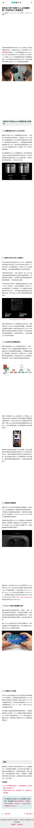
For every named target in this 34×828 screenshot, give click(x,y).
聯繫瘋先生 (13, 824)
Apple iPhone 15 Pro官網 (19, 319)
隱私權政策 (20, 824)
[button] (31, 3)
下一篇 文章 (28, 814)
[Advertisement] (17, 30)
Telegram (17, 803)
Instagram (25, 803)
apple (27, 13)
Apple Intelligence (25, 597)
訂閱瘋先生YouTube (10, 806)
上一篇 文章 (5, 814)
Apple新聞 (5, 13)
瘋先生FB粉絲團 (18, 801)
